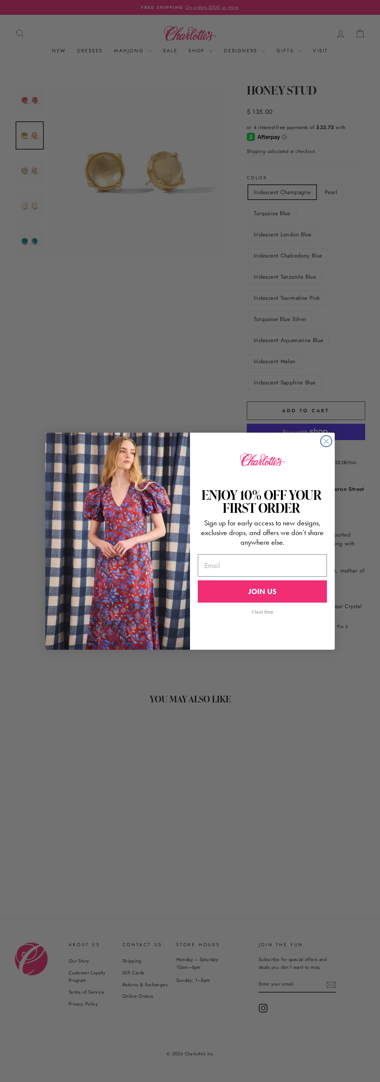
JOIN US (262, 591)
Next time (262, 612)
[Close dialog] (326, 441)
